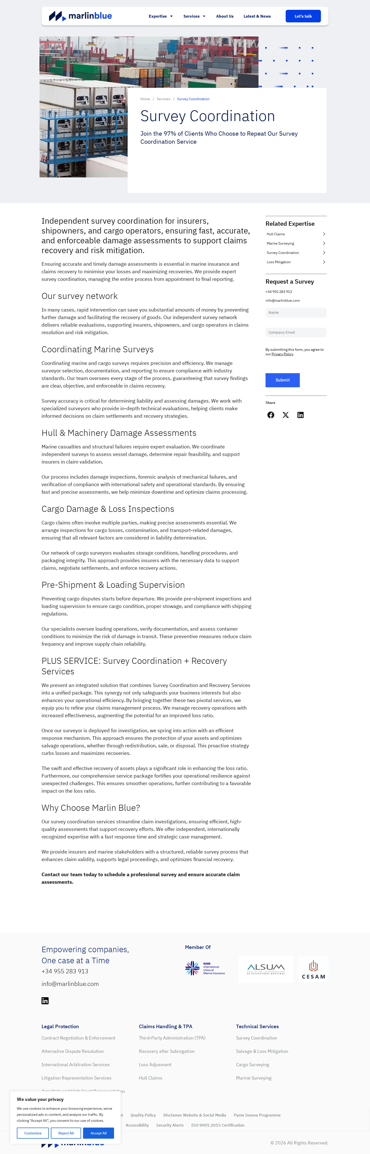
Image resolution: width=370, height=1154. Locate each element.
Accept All (99, 1133)
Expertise (158, 16)
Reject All (66, 1133)
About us (225, 16)
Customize (33, 1133)
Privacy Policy (282, 354)
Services (191, 16)
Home (145, 99)
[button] (271, 415)
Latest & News (257, 16)
